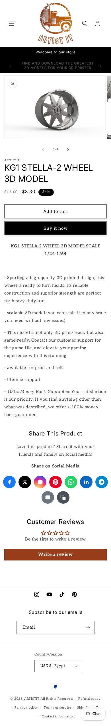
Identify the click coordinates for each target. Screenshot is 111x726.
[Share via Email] (48, 497)
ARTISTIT (32, 699)
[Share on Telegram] (101, 482)
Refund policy (89, 699)
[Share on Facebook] (9, 482)
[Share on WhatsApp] (71, 482)
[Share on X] (24, 482)
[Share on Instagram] (40, 482)
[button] (11, 23)
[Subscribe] (88, 627)
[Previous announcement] (10, 65)
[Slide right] (68, 149)
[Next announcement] (100, 65)
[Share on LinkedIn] (86, 482)
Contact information (58, 716)
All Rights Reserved (56, 699)
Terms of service (57, 707)
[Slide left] (43, 149)
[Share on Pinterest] (55, 482)
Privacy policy (26, 707)
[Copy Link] (63, 497)
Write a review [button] (55, 554)
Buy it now (56, 228)
